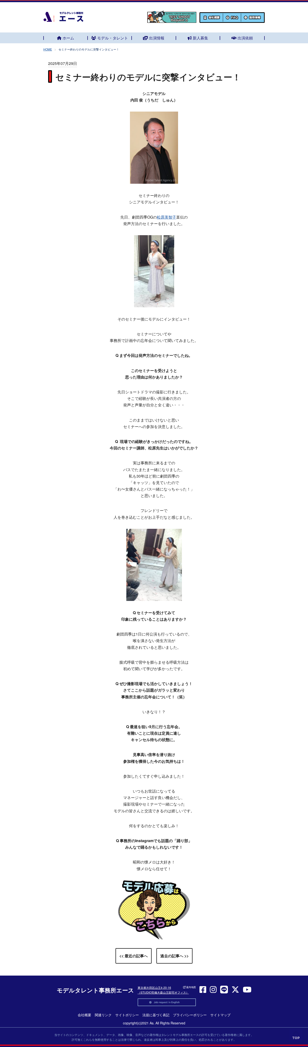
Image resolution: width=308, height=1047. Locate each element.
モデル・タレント (112, 38)
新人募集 (200, 38)
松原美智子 (166, 217)
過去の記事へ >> (174, 956)
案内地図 (191, 987)
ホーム (68, 38)
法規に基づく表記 (155, 1014)
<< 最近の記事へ (133, 956)
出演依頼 (245, 38)
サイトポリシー (127, 1014)
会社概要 (84, 1014)
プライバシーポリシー (190, 1014)
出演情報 (156, 38)
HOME (47, 49)
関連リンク (103, 1014)
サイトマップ (220, 1014)
